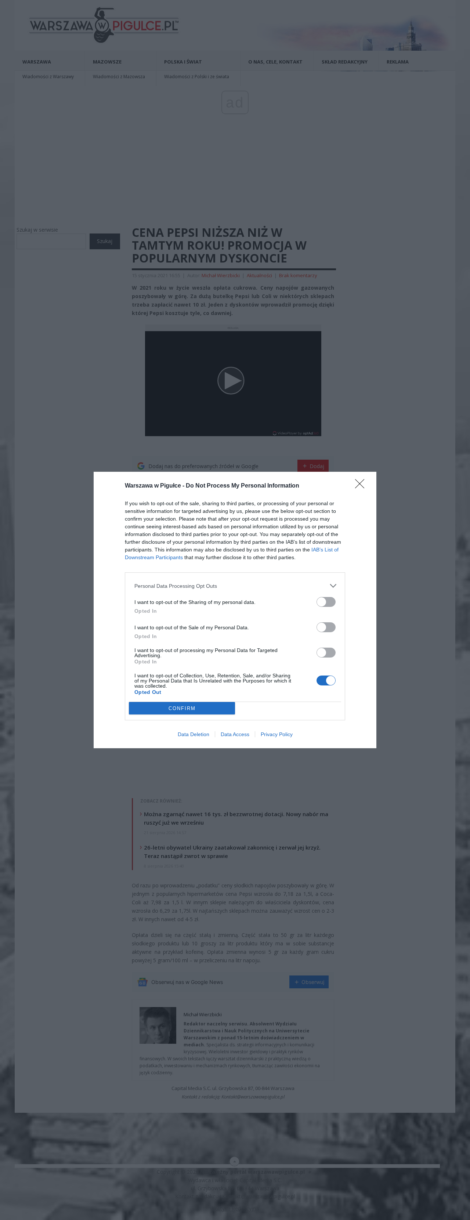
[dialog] (235, 610)
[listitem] (235, 586)
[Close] (362, 486)
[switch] (326, 602)
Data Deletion (193, 734)
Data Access (235, 734)
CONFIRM (182, 708)
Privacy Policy (277, 734)
